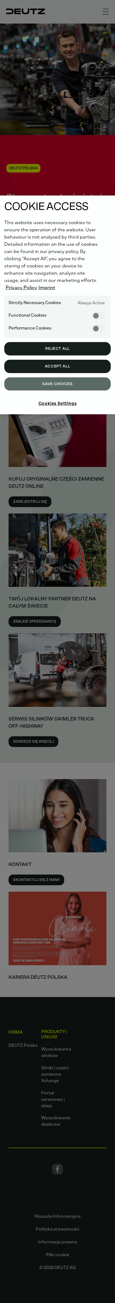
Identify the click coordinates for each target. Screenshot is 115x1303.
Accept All (57, 366)
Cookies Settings (58, 403)
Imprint (47, 287)
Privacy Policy (21, 287)
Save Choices (57, 384)
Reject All (57, 348)
